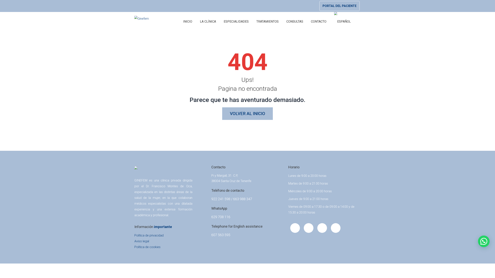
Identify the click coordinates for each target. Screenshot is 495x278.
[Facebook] (295, 228)
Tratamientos (267, 21)
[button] (484, 241)
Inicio (187, 21)
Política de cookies (147, 247)
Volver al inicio (247, 113)
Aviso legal (141, 241)
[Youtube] (308, 228)
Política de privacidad (149, 235)
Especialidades (236, 21)
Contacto (318, 21)
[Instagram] (336, 228)
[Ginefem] (141, 21)
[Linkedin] (322, 228)
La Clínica (208, 21)
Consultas (294, 21)
